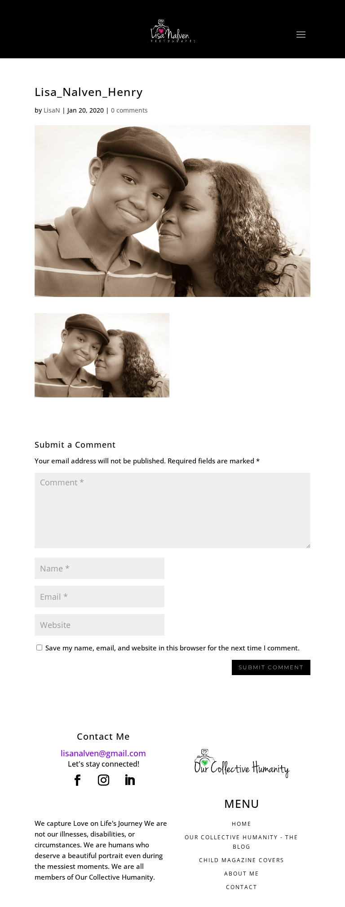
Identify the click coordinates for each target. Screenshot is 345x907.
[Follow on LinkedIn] (129, 780)
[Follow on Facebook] (77, 780)
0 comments (129, 110)
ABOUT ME (241, 873)
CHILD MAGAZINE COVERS (241, 860)
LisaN (52, 110)
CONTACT (241, 887)
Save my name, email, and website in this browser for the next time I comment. (172, 647)
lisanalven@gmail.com (103, 753)
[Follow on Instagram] (103, 780)
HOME (242, 824)
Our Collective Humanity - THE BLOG (241, 841)
